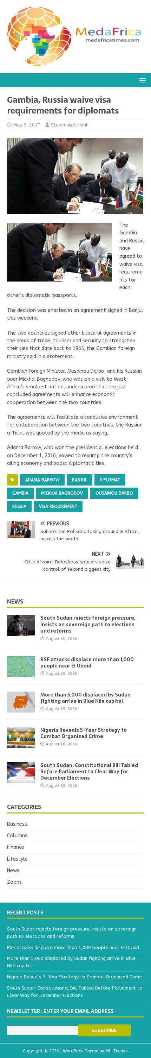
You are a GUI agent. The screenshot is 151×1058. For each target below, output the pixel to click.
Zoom (14, 882)
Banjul (79, 479)
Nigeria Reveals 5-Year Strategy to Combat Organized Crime (83, 733)
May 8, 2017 (26, 124)
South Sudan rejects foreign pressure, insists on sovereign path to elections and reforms (87, 624)
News (15, 601)
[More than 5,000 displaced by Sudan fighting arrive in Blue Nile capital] (21, 708)
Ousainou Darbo (114, 493)
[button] (141, 80)
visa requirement (58, 506)
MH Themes (116, 1051)
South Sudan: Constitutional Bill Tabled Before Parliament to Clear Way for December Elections (89, 771)
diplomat (110, 479)
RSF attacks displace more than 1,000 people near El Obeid (87, 663)
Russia (19, 506)
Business (17, 824)
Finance (15, 847)
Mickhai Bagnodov (62, 493)
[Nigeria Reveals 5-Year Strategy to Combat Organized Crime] (21, 743)
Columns (17, 836)
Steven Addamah (69, 124)
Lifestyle (17, 859)
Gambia (20, 493)
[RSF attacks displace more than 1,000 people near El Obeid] (21, 673)
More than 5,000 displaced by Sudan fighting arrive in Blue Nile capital (85, 698)
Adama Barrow (42, 479)
